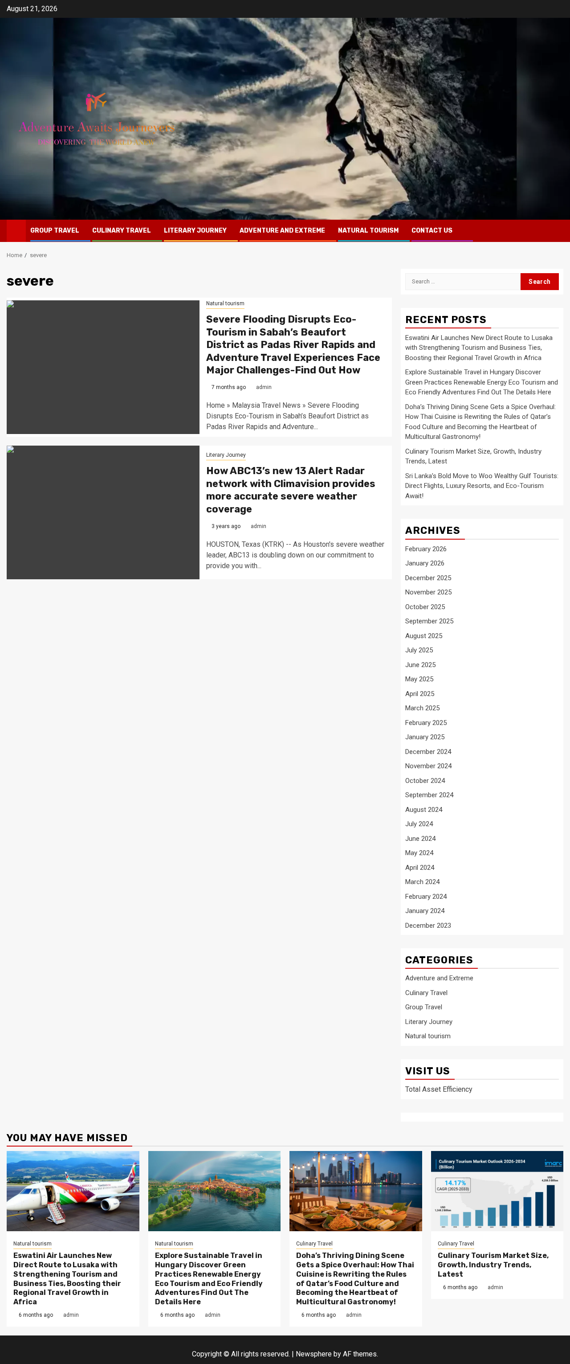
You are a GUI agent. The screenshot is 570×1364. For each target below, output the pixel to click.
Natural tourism (368, 230)
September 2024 (429, 795)
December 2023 (428, 926)
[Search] (556, 231)
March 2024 (422, 882)
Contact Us (431, 230)
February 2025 (426, 723)
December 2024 (428, 752)
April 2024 (419, 868)
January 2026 (424, 563)
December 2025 (428, 578)
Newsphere (314, 1354)
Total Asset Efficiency (438, 1089)
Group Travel (54, 230)
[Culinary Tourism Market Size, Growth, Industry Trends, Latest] (497, 1191)
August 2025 (423, 636)
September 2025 (429, 621)
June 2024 (420, 839)
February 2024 (426, 897)
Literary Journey (195, 230)
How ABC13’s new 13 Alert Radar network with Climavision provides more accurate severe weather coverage (290, 490)
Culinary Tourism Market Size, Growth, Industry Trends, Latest (493, 1264)
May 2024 (419, 853)
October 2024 (425, 781)
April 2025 (419, 694)
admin (264, 387)
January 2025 (424, 737)
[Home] (16, 230)
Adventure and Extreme (282, 230)
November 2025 (428, 592)
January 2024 (424, 911)
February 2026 (426, 549)
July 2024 (419, 824)
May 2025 (419, 679)
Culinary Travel (121, 230)
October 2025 (425, 607)
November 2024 (428, 766)
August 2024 (423, 810)
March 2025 (422, 708)
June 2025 (420, 665)
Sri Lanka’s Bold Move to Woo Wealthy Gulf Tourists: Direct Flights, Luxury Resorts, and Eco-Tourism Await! (481, 486)
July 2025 (419, 650)
